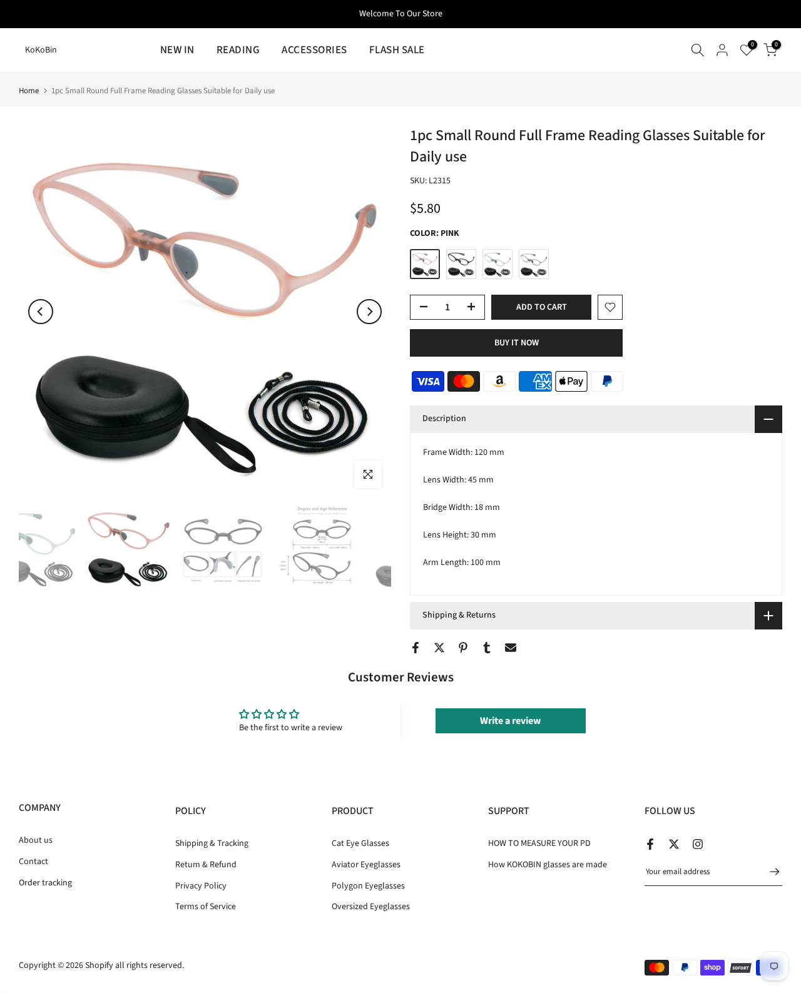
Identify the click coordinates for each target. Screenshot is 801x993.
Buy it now (516, 343)
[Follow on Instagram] (697, 844)
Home (29, 91)
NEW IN (177, 50)
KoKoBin (41, 50)
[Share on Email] (510, 647)
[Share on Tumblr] (486, 647)
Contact (33, 861)
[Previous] (40, 311)
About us (36, 840)
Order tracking (45, 882)
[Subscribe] (768, 871)
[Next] (369, 311)
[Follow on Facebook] (650, 844)
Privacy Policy (201, 885)
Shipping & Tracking (211, 843)
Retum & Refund (206, 864)
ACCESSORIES (314, 50)
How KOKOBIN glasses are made (547, 864)
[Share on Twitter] (439, 647)
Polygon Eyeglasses (368, 885)
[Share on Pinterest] (463, 647)
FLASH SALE (397, 50)
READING (238, 50)
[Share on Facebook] (415, 647)
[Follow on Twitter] (674, 844)
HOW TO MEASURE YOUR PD (539, 843)
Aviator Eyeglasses (366, 864)
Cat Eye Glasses (360, 843)
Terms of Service (205, 906)
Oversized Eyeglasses (371, 906)
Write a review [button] (510, 721)
